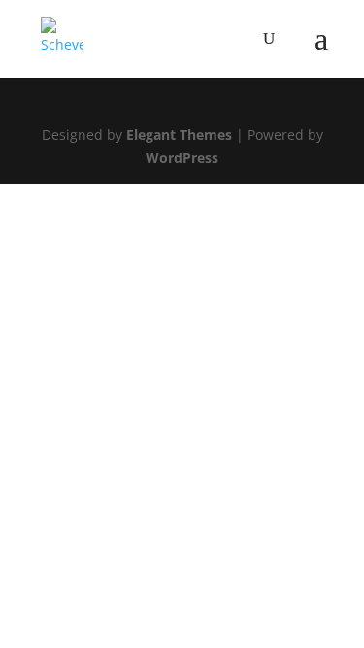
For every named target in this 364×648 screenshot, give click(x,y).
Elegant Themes (179, 134)
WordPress (182, 158)
